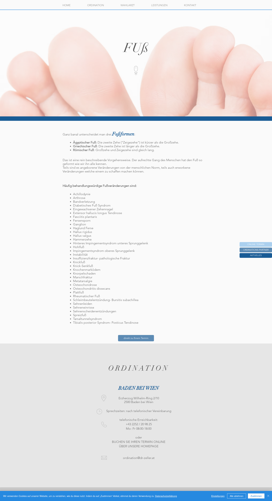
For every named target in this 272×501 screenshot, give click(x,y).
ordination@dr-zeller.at (139, 458)
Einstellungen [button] (218, 496)
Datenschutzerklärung (166, 496)
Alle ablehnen (236, 496)
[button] (256, 255)
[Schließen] (268, 495)
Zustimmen (256, 496)
